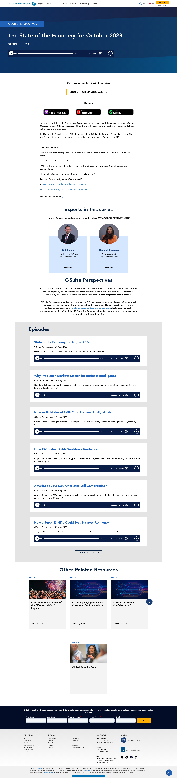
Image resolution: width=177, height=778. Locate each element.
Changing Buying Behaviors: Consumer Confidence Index (88, 604)
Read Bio (68, 267)
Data (4, 20)
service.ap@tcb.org (103, 762)
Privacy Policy (37, 768)
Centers (5, 25)
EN (153, 3)
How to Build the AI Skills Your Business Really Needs (73, 412)
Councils (5, 30)
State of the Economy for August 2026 (62, 342)
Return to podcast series (50, 196)
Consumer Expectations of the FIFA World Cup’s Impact (46, 605)
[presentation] (149, 602)
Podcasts (75, 741)
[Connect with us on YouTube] (131, 757)
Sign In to (10, 56)
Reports (50, 745)
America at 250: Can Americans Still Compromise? (70, 486)
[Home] (21, 4)
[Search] (140, 3)
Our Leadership (29, 745)
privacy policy (48, 772)
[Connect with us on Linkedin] (136, 757)
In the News (28, 747)
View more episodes (88, 552)
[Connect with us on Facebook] (122, 757)
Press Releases (28, 750)
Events (5, 15)
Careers (5, 46)
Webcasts (75, 738)
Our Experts (28, 743)
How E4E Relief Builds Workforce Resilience (66, 449)
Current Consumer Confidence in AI (123, 604)
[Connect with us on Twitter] (126, 757)
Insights (5, 10)
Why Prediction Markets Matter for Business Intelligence (75, 376)
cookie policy (88, 770)
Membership (7, 36)
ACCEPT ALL (76, 776)
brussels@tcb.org (102, 751)
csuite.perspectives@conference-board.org (91, 308)
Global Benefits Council (85, 667)
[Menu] (4, 3)
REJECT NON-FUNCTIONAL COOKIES (93, 776)
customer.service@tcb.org (105, 742)
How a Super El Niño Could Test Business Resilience (71, 522)
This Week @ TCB (9, 51)
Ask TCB (75, 745)
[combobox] (151, 4)
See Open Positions (134, 740)
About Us (6, 41)
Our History (27, 741)
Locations (27, 752)
